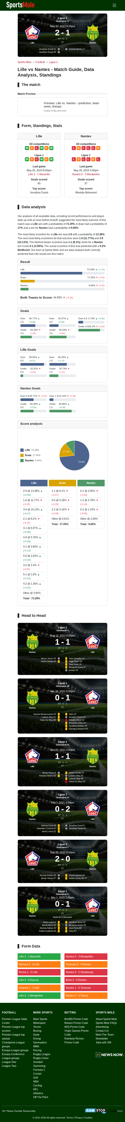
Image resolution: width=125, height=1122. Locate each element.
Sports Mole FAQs (106, 1023)
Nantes (92, 43)
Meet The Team (105, 1034)
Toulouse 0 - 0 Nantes (78, 964)
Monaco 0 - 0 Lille (29, 964)
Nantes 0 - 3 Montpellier (86, 174)
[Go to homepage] (20, 5)
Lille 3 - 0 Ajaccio (29, 980)
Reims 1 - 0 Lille (28, 972)
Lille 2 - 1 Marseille (39, 174)
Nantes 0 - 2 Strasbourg (79, 972)
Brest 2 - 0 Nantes (76, 980)
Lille (32, 43)
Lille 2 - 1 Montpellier (31, 995)
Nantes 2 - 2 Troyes (77, 995)
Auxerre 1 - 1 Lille (29, 987)
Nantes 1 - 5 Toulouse (78, 987)
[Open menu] (114, 5)
